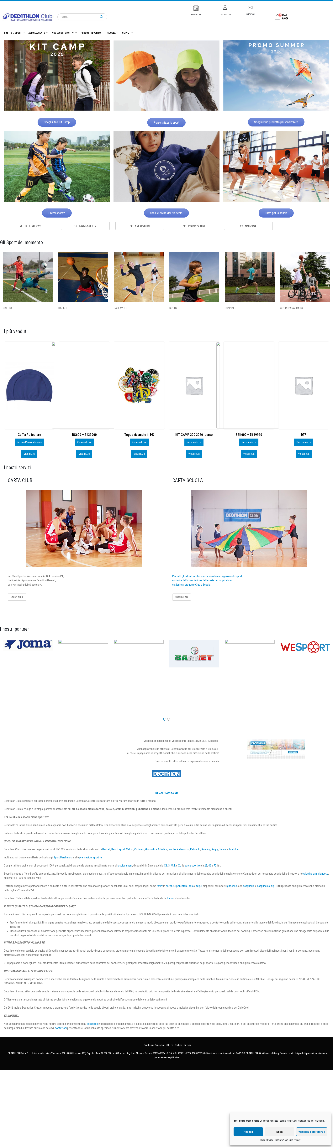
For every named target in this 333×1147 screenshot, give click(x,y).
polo (191, 886)
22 (205, 865)
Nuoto (172, 849)
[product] (29, 385)
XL (179, 865)
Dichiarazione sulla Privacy (287, 1140)
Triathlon (234, 849)
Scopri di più (17, 596)
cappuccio (249, 886)
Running (206, 849)
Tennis (222, 849)
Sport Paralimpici (63, 857)
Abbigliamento (37, 33)
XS (165, 865)
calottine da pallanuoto (315, 873)
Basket (106, 849)
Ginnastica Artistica (156, 849)
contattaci (61, 1028)
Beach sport (118, 849)
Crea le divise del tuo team (166, 213)
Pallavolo (195, 849)
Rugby (215, 849)
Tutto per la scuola (276, 213)
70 (215, 865)
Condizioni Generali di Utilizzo (158, 1045)
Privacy (187, 1045)
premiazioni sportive (90, 857)
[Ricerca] (101, 17)
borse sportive (193, 865)
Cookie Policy (266, 1140)
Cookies (178, 1045)
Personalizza (29, 442)
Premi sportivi (56, 213)
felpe (199, 886)
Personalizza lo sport (166, 122)
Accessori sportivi (63, 33)
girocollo (232, 886)
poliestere (182, 886)
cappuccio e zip (265, 886)
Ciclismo (139, 849)
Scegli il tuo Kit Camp (57, 122)
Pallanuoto (183, 849)
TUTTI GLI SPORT (13, 33)
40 (209, 865)
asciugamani (125, 865)
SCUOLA (111, 33)
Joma (169, 898)
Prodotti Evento (91, 33)
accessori (92, 1024)
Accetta (248, 1132)
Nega (279, 1132)
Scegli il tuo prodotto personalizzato (276, 122)
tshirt (160, 886)
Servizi (126, 33)
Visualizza (29, 453)
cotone (170, 886)
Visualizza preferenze (311, 1132)
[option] (31, 226)
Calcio (129, 849)
